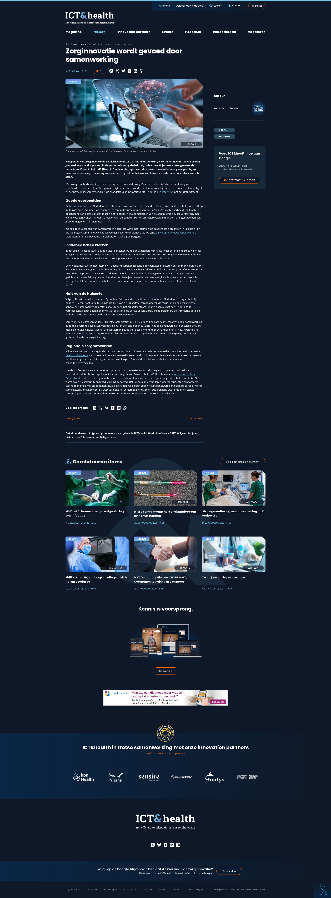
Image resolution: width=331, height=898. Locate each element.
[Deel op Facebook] (129, 71)
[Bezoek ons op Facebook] (165, 845)
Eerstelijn (224, 136)
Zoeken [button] (217, 5)
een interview (165, 192)
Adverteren (92, 889)
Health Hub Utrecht (77, 355)
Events (167, 32)
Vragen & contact (73, 889)
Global (176, 889)
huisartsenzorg (78, 206)
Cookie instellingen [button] (194, 889)
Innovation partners (133, 32)
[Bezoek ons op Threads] (153, 845)
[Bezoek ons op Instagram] (178, 845)
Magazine (74, 32)
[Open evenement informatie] (322, 889)
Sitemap (162, 889)
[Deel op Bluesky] (123, 71)
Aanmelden (229, 871)
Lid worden (165, 671)
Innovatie (83, 44)
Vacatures (256, 32)
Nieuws (100, 32)
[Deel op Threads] (111, 71)
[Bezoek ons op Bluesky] (159, 845)
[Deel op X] (117, 71)
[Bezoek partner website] (62, 777)
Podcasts (193, 32)
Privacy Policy (130, 889)
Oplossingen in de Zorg (189, 5)
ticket (112, 437)
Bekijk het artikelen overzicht (242, 461)
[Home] (66, 44)
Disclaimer (147, 889)
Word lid (257, 5)
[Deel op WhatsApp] (141, 71)
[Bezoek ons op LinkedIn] (172, 845)
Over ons (164, 5)
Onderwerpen (110, 889)
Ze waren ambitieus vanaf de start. (176, 232)
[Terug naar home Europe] (90, 17)
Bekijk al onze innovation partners (165, 753)
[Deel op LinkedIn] (135, 71)
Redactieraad (224, 32)
